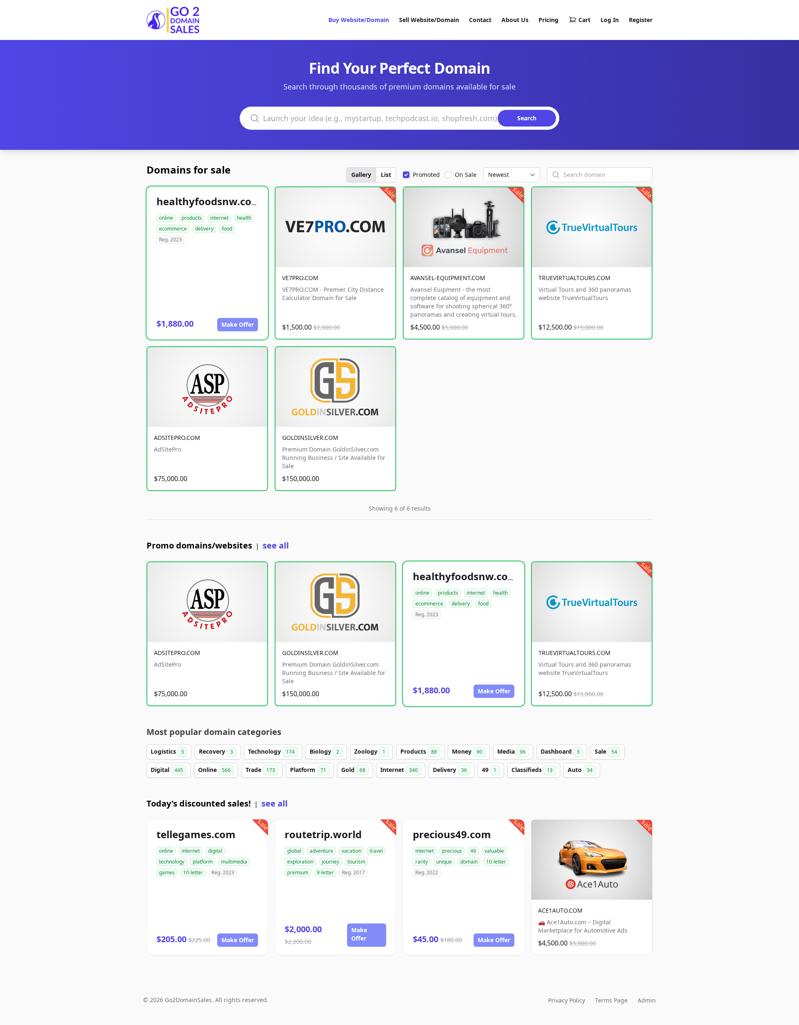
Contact (480, 20)
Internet (399, 770)
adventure (321, 850)
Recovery (216, 751)
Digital (167, 770)
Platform (308, 770)
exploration (300, 861)
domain (469, 861)
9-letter (325, 872)
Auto (580, 770)
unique (444, 861)
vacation (351, 850)
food (227, 228)
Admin (647, 1000)
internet (219, 217)
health (244, 217)
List (386, 175)
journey (330, 861)
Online (214, 770)
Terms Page (611, 1000)
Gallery (361, 175)
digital (215, 850)
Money (467, 751)
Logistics (167, 751)
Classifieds (532, 770)
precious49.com (452, 834)
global (294, 850)
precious (452, 850)
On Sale (465, 175)
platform (203, 861)
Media (511, 751)
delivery (204, 228)
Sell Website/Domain (429, 20)
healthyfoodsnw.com (208, 201)
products (191, 217)
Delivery (450, 770)
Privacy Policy (566, 1000)
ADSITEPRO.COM (177, 438)
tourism (356, 861)
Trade (260, 770)
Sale (606, 751)
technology (171, 861)
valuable (494, 850)
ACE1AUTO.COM (560, 910)
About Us (515, 20)
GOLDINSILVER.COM (310, 438)
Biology (324, 751)
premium (297, 872)
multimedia (234, 861)
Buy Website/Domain (358, 20)
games (167, 872)
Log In (609, 20)
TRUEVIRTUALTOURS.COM (574, 278)
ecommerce (173, 228)
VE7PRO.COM (300, 278)
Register (641, 20)
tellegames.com (196, 834)
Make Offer (237, 324)
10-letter (193, 872)
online (166, 217)
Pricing (548, 20)
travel (376, 850)
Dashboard (560, 751)
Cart (584, 20)
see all (276, 545)
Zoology (369, 751)
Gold (353, 770)
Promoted (426, 175)
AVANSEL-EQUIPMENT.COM (447, 278)
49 (489, 770)
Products (418, 751)
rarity (421, 861)
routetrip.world (323, 834)
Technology (271, 751)
